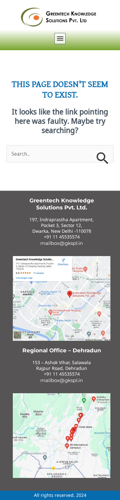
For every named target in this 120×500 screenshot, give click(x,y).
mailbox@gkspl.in (61, 243)
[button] (60, 38)
